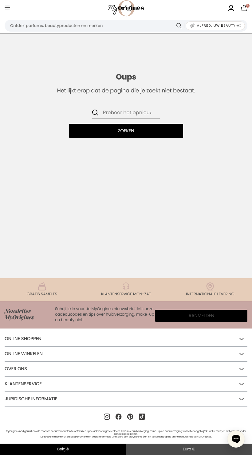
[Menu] (8, 8)
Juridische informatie (31, 399)
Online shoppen (23, 339)
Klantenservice (23, 384)
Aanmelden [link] (201, 316)
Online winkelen (24, 354)
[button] (236, 439)
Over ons (16, 369)
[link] (231, 8)
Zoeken (126, 131)
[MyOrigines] (126, 8)
